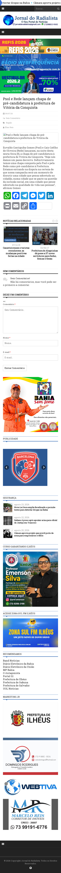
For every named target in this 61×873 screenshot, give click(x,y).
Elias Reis (9, 127)
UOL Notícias (11, 688)
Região (9, 123)
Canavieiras (10, 240)
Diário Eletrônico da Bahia (18, 663)
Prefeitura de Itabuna (15, 682)
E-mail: (7, 352)
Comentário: (9, 304)
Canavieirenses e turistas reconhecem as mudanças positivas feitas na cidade (16, 251)
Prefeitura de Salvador (16, 685)
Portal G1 (8, 676)
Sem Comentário (13, 118)
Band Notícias (11, 660)
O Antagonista (11, 673)
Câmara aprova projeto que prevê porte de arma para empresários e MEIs (34, 534)
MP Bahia (8, 669)
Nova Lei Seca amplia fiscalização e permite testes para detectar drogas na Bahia (34, 508)
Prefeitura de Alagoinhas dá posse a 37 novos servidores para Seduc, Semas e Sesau (45, 254)
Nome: (6, 337)
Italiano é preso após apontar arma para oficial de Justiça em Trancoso (35, 521)
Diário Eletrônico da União (18, 666)
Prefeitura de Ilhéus (15, 679)
